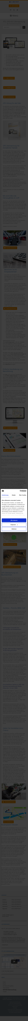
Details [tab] (14, 495)
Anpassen (13, 524)
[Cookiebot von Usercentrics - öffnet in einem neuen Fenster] (20, 491)
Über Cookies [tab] (22, 495)
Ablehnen (14, 529)
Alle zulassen (14, 520)
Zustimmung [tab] (5, 495)
